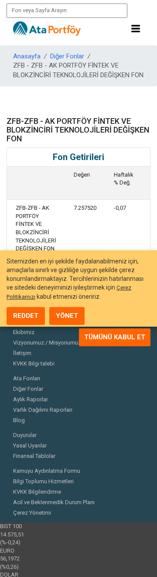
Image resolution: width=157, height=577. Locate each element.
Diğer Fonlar (67, 56)
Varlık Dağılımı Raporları (42, 409)
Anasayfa (27, 56)
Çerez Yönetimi (32, 512)
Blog (19, 420)
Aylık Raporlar (30, 399)
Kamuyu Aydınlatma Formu (46, 471)
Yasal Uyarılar (30, 445)
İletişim (22, 353)
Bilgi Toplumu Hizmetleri (43, 481)
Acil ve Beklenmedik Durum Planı (54, 502)
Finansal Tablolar (34, 456)
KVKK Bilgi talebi (34, 363)
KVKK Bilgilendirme (37, 491)
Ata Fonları (26, 378)
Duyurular (25, 435)
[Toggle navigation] (135, 28)
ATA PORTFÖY (47, 29)
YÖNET (67, 316)
